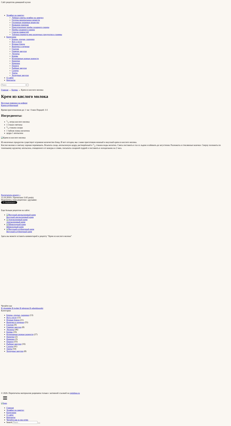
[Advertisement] (32, 7)
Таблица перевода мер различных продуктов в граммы (37, 34)
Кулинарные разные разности (25, 58)
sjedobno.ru (75, 393)
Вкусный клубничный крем (19, 231)
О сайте (10, 78)
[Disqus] (115, 270)
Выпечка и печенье (20, 46)
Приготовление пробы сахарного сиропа (30, 27)
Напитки (16, 61)
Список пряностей (20, 32)
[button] (5, 398)
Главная (4, 90)
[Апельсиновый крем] (16, 219)
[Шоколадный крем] (16, 224)
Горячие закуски (19, 51)
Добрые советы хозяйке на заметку (28, 18)
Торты (15, 73)
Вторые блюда (18, 44)
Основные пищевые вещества (25, 22)
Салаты (15, 70)
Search (9, 422)
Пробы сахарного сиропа (23, 30)
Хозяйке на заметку (15, 15)
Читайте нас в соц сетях (17, 420)
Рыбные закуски (19, 68)
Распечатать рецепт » (10, 195)
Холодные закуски (20, 75)
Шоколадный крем (15, 227)
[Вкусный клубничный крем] (20, 229)
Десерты (16, 54)
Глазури (15, 49)
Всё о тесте (17, 42)
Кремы (15, 56)
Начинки (16, 63)
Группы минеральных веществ (26, 20)
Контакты (10, 80)
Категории (11, 37)
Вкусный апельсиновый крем (20, 217)
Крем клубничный (9, 105)
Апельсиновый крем (15, 222)
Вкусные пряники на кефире (14, 103)
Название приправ (20, 25)
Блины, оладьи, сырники (23, 39)
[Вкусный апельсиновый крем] (21, 215)
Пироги (15, 66)
